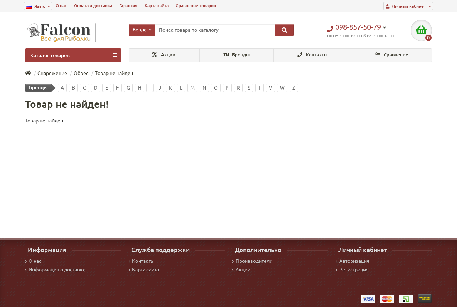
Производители (254, 261)
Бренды (240, 54)
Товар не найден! (115, 73)
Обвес (81, 73)
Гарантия (128, 5)
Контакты (316, 54)
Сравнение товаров (196, 5)
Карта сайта (157, 5)
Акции (167, 54)
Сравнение (395, 54)
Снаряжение (52, 73)
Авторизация (354, 261)
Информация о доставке (57, 269)
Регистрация (354, 269)
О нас (61, 5)
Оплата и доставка (93, 5)
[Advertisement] (228, 178)
